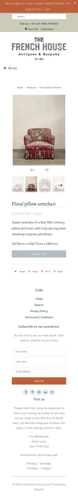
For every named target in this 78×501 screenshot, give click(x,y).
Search (39, 305)
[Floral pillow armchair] (39, 130)
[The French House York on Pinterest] (32, 392)
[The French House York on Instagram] (39, 392)
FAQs (39, 299)
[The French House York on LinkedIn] (45, 392)
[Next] (46, 169)
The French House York (36, 484)
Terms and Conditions (39, 317)
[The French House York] (39, 48)
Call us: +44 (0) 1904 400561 (39, 23)
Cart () (32, 29)
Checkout (47, 29)
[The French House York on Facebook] (26, 392)
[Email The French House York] (52, 392)
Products (31, 87)
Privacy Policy (39, 311)
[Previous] (32, 169)
